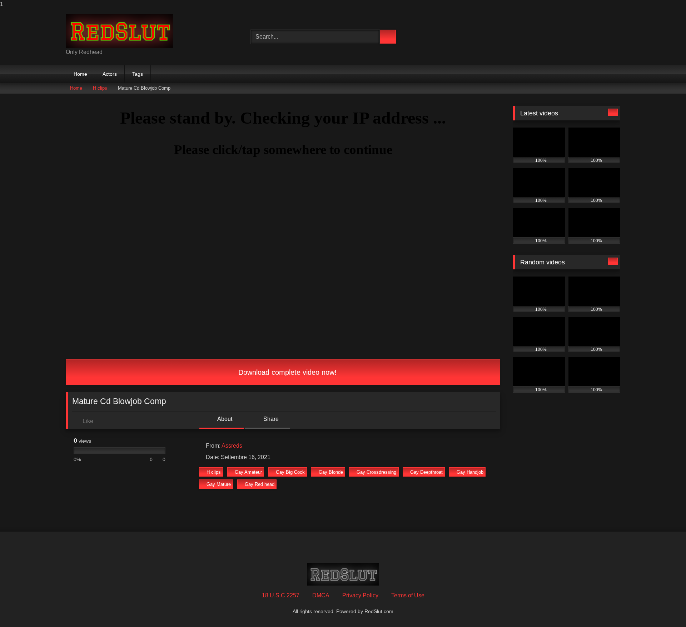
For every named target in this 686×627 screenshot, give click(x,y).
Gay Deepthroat (426, 472)
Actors (110, 74)
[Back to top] (664, 607)
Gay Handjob (470, 472)
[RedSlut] (119, 31)
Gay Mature (219, 484)
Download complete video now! (286, 372)
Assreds (232, 446)
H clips (100, 88)
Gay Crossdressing (376, 472)
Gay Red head (259, 484)
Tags (137, 74)
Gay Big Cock (290, 472)
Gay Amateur (248, 472)
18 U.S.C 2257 (280, 595)
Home (80, 74)
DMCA (320, 595)
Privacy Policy (360, 595)
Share (270, 419)
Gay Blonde (331, 472)
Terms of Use (407, 595)
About (224, 419)
